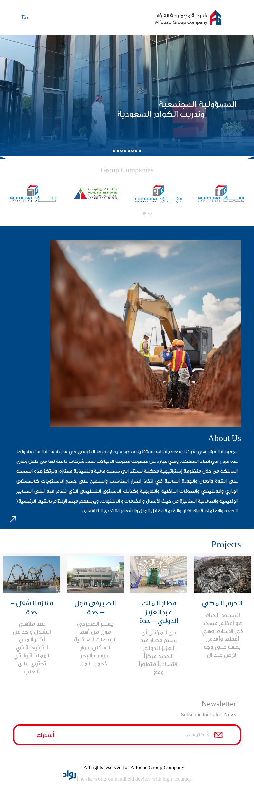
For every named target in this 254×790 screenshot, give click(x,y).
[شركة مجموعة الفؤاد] (198, 17)
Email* (149, 735)
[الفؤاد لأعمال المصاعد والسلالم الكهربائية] (158, 194)
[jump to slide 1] (114, 151)
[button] (149, 213)
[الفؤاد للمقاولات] (33, 193)
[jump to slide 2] (118, 151)
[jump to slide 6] (132, 151)
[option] (222, 609)
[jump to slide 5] (129, 151)
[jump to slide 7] (136, 151)
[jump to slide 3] (121, 151)
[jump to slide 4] (125, 151)
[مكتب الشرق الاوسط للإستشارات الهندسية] (96, 193)
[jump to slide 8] (140, 151)
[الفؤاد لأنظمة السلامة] (221, 193)
